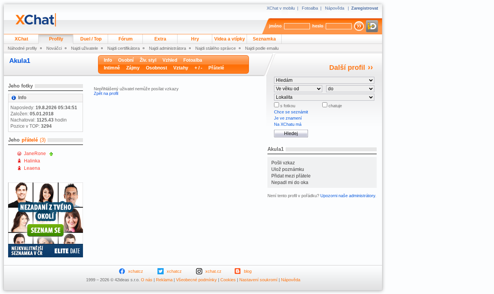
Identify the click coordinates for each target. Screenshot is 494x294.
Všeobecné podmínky (196, 279)
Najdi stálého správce (215, 48)
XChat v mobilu (281, 8)
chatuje (334, 105)
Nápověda (334, 8)
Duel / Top (91, 39)
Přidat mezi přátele (291, 176)
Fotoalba (310, 8)
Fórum (125, 39)
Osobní (126, 60)
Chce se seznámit (291, 112)
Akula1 (19, 60)
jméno (275, 26)
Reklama (164, 279)
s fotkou (287, 105)
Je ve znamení (288, 118)
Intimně (112, 68)
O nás (146, 279)
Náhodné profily (22, 48)
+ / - (198, 68)
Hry (195, 39)
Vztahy (180, 68)
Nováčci (54, 48)
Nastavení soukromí (258, 279)
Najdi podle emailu (262, 48)
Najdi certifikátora (123, 48)
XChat (21, 39)
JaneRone (35, 153)
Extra (160, 39)
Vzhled (169, 60)
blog (248, 271)
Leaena (32, 168)
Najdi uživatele (84, 48)
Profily (56, 39)
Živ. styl (148, 60)
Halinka (32, 161)
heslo (317, 26)
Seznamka (264, 39)
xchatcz (135, 271)
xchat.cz (213, 271)
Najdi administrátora (167, 48)
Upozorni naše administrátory (347, 195)
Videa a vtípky (229, 39)
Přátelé (216, 68)
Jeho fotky (20, 86)
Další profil (347, 67)
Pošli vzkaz (283, 163)
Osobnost (156, 68)
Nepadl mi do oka (289, 182)
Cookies (228, 279)
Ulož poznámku (287, 169)
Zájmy (133, 68)
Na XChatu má (287, 124)
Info (108, 60)
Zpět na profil (106, 93)
